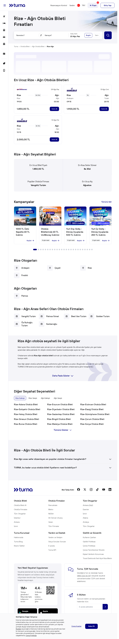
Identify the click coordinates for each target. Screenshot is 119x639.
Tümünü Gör (106, 202)
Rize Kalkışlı (20, 398)
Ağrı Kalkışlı (45, 398)
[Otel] (4, 23)
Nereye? (48, 35)
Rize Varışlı (33, 398)
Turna (16, 46)
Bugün (88, 35)
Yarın (96, 35)
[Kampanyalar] (4, 64)
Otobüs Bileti (25, 46)
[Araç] (4, 37)
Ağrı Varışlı (58, 398)
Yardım (72, 5)
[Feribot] (4, 44)
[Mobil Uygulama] (4, 70)
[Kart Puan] (4, 54)
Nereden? (20, 35)
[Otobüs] (4, 30)
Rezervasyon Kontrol (58, 5)
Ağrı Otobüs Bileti (38, 46)
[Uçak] (4, 17)
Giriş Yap (107, 5)
